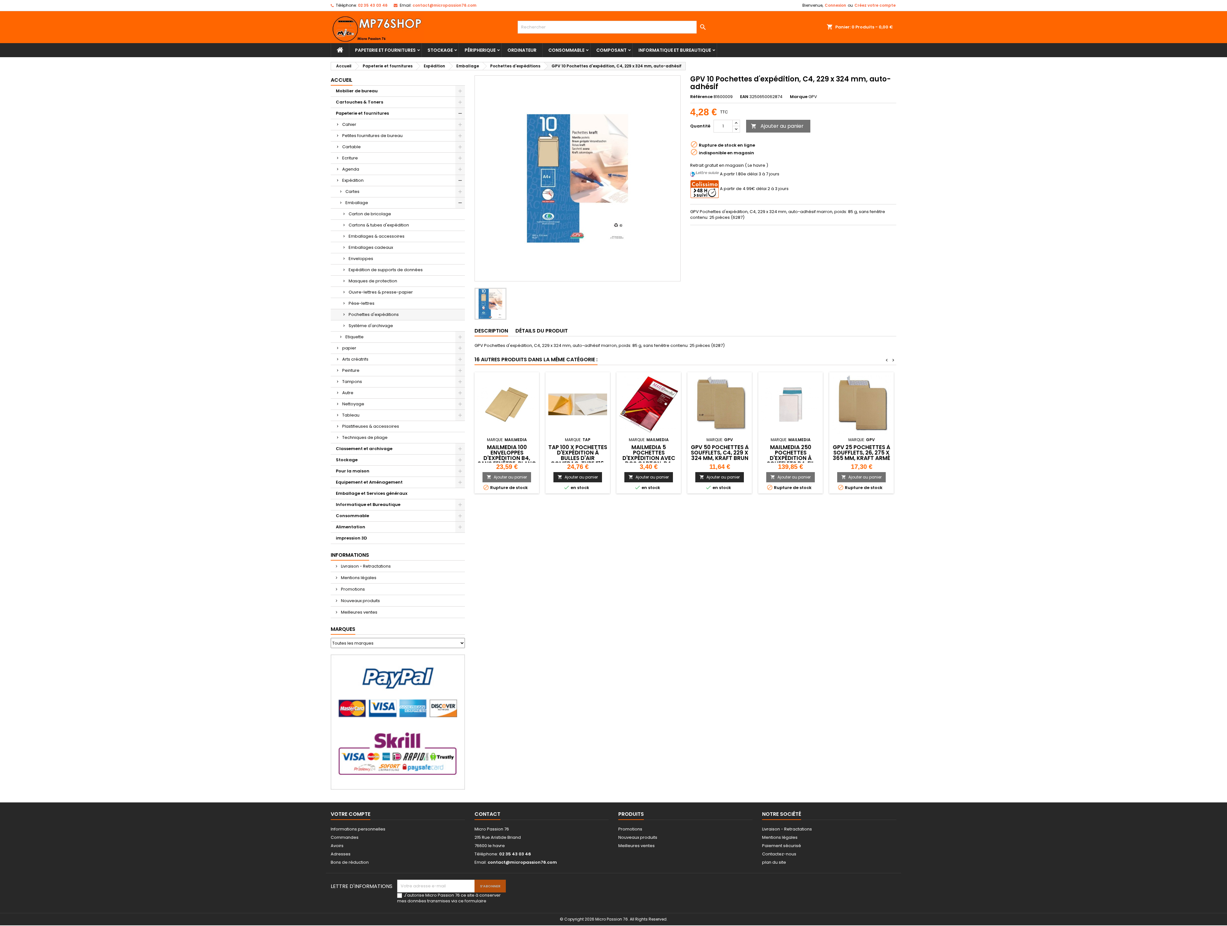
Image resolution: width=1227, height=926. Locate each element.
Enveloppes (361, 259)
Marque (798, 97)
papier (349, 348)
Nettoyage (353, 404)
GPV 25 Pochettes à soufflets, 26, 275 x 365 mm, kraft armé (861, 452)
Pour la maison (352, 471)
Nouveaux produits (360, 601)
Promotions (352, 589)
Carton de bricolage (370, 214)
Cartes (352, 191)
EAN (744, 97)
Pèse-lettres (361, 303)
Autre (347, 393)
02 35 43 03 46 (373, 5)
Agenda (350, 169)
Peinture (350, 370)
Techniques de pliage (365, 437)
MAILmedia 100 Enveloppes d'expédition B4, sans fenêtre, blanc (507, 455)
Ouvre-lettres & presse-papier (381, 292)
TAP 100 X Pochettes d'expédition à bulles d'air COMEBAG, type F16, (577, 455)
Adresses (341, 854)
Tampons (352, 382)
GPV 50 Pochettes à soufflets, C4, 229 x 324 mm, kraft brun (720, 452)
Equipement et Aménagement (369, 482)
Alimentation (350, 527)
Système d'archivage (371, 326)
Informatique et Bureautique (674, 50)
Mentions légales (358, 578)
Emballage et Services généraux (371, 493)
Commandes (345, 837)
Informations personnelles (358, 829)
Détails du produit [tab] (541, 330)
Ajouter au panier (777, 126)
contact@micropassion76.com (444, 5)
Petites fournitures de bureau (372, 136)
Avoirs (337, 846)
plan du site (774, 862)
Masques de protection (373, 281)
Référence (701, 97)
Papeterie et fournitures (385, 50)
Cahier (349, 124)
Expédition (353, 180)
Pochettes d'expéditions (374, 314)
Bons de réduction (350, 862)
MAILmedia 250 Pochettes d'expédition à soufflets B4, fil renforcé (790, 458)
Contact (487, 814)
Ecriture (350, 158)
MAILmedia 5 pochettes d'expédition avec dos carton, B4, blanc (648, 458)
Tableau (350, 415)
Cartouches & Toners (359, 102)
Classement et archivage (364, 449)
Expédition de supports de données (386, 270)
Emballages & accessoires (377, 236)
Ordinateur (521, 50)
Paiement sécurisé (781, 846)
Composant (611, 50)
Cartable (351, 147)
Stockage (440, 50)
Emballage (356, 203)
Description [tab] (491, 330)
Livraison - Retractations (365, 566)
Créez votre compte (875, 5)
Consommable (566, 50)
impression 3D (351, 538)
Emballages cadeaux (371, 247)
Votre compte (350, 814)
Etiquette (354, 337)
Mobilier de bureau (357, 91)
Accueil (341, 80)
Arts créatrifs (355, 359)
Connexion (835, 5)
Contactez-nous (779, 854)
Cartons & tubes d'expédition (379, 225)
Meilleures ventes (358, 612)
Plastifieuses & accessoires (370, 426)
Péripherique (480, 50)
